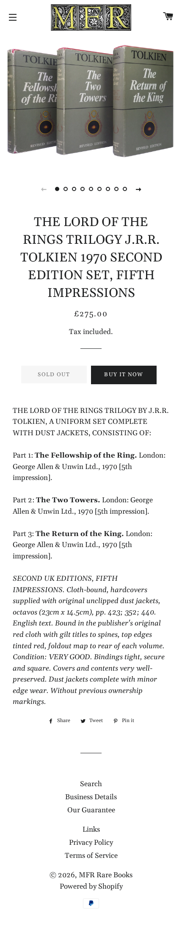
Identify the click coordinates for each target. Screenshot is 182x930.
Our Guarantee (91, 810)
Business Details (91, 797)
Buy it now (123, 374)
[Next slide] (138, 189)
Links (91, 829)
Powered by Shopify (91, 886)
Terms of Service (91, 855)
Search (91, 784)
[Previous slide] (43, 189)
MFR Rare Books (105, 875)
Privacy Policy (91, 842)
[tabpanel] (91, 101)
